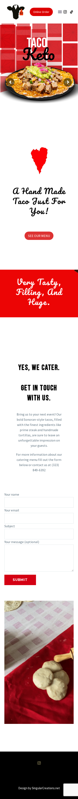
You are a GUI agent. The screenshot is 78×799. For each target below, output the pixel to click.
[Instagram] (65, 12)
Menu (60, 12)
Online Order (41, 12)
